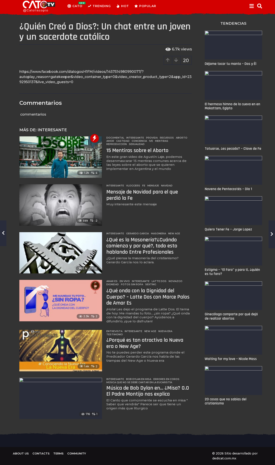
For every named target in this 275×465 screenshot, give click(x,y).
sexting (150, 284)
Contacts (41, 453)
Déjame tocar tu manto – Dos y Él (230, 63)
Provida (152, 137)
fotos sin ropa (132, 284)
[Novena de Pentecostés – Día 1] (233, 170)
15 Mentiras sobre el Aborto (137, 150)
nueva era (165, 331)
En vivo (125, 281)
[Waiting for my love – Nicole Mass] (233, 340)
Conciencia (139, 141)
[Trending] (94, 138)
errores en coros (166, 379)
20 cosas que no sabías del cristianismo (225, 401)
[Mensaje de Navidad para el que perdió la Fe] (60, 205)
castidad (123, 141)
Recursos (167, 137)
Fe (143, 185)
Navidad (167, 185)
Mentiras (161, 141)
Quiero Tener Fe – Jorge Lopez (228, 229)
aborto (181, 137)
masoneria (158, 233)
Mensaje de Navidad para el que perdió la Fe (142, 195)
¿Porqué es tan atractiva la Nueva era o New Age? (144, 343)
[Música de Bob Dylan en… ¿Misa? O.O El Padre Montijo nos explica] (60, 398)
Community (76, 453)
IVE (151, 141)
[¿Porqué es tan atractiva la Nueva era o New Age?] (60, 350)
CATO (77, 5)
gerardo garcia (137, 233)
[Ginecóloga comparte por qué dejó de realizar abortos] (233, 295)
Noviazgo (175, 281)
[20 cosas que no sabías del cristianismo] (233, 380)
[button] (251, 6)
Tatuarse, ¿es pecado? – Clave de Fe (233, 148)
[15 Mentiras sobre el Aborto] (60, 157)
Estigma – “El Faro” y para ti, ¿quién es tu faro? (232, 271)
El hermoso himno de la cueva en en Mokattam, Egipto (232, 106)
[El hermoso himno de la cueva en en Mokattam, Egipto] (233, 85)
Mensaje (153, 185)
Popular (147, 6)
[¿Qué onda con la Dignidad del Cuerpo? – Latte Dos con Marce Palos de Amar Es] (60, 300)
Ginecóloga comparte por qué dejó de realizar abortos (231, 316)
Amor (110, 141)
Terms (58, 453)
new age (174, 233)
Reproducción (116, 144)
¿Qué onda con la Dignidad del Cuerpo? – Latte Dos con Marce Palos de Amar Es (147, 296)
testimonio (114, 334)
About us (21, 453)
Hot (125, 6)
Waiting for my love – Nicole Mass (231, 358)
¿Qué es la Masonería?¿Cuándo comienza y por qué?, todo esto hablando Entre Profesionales (141, 246)
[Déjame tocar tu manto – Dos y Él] (233, 45)
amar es (112, 281)
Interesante (52, 130)
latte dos (159, 281)
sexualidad (137, 144)
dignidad (112, 284)
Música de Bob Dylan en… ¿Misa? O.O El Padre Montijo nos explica (147, 391)
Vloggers (133, 185)
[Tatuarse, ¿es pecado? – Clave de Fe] (233, 130)
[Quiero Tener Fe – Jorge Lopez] (233, 210)
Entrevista (114, 331)
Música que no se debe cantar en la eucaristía (139, 382)
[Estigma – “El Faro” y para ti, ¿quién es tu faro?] (233, 251)
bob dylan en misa (138, 379)
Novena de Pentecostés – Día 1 (228, 188)
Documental (115, 137)
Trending (102, 6)
